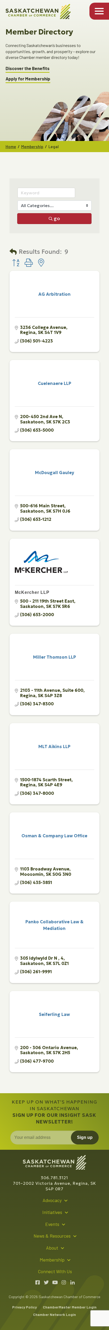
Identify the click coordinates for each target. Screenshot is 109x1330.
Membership (32, 146)
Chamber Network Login (54, 1314)
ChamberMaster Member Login (70, 1307)
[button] (13, 252)
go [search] (57, 218)
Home (11, 146)
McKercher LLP (32, 592)
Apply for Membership (28, 78)
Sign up (85, 1137)
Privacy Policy (24, 1307)
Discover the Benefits (27, 68)
